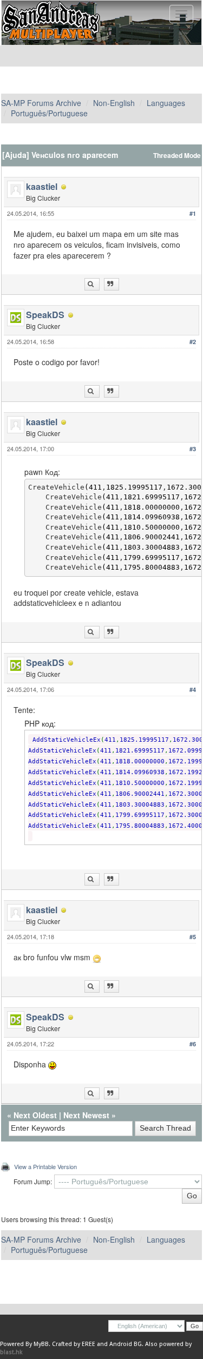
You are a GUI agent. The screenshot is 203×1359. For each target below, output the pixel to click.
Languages (166, 102)
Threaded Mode (177, 155)
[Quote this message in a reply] (111, 284)
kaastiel (41, 186)
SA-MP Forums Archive (41, 102)
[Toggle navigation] (181, 14)
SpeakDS (45, 314)
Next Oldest (35, 1115)
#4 (192, 689)
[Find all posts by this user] (92, 284)
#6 (192, 1044)
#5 (192, 937)
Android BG (125, 1344)
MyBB (41, 1344)
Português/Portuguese (49, 113)
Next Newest (86, 1115)
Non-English (114, 102)
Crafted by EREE (73, 1344)
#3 (192, 449)
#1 (192, 213)
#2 (192, 342)
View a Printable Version (45, 1166)
